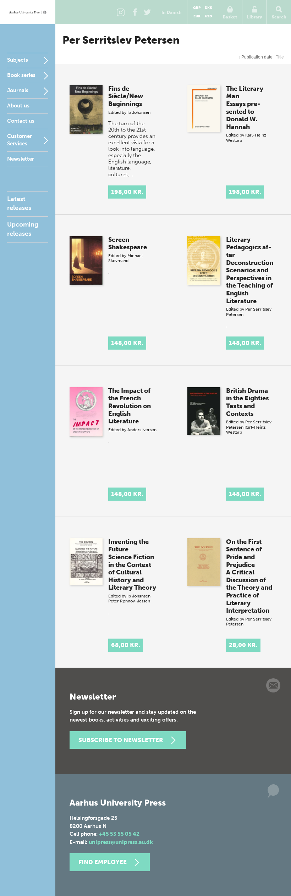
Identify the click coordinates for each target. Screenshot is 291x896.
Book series (21, 75)
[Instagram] (121, 12)
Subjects (17, 60)
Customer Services (19, 140)
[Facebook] (135, 12)
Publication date (255, 57)
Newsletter (20, 159)
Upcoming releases (22, 229)
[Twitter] (147, 12)
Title (280, 57)
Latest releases (19, 203)
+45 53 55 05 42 (119, 834)
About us (18, 105)
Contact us (20, 121)
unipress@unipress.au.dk (121, 842)
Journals (17, 90)
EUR (197, 16)
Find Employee (102, 862)
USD (208, 16)
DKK (208, 8)
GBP (197, 8)
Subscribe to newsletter (120, 740)
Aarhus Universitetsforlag (27, 12)
